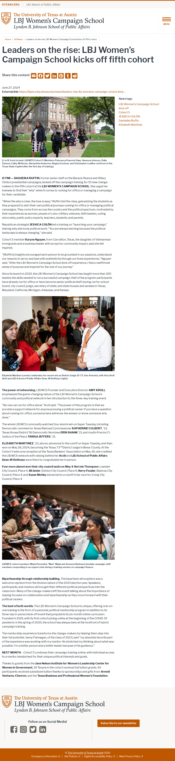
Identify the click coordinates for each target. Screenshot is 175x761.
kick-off (124, 108)
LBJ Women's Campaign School (139, 104)
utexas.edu (10, 4)
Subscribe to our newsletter (118, 723)
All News (18, 39)
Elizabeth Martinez (130, 124)
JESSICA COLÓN (129, 116)
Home (8, 39)
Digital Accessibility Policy (98, 756)
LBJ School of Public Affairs (43, 4)
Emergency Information (44, 756)
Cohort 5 (124, 112)
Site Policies (70, 756)
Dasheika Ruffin (129, 120)
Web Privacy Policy (129, 756)
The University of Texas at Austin (86, 752)
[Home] (52, 20)
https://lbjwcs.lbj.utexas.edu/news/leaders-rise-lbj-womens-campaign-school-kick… (72, 91)
